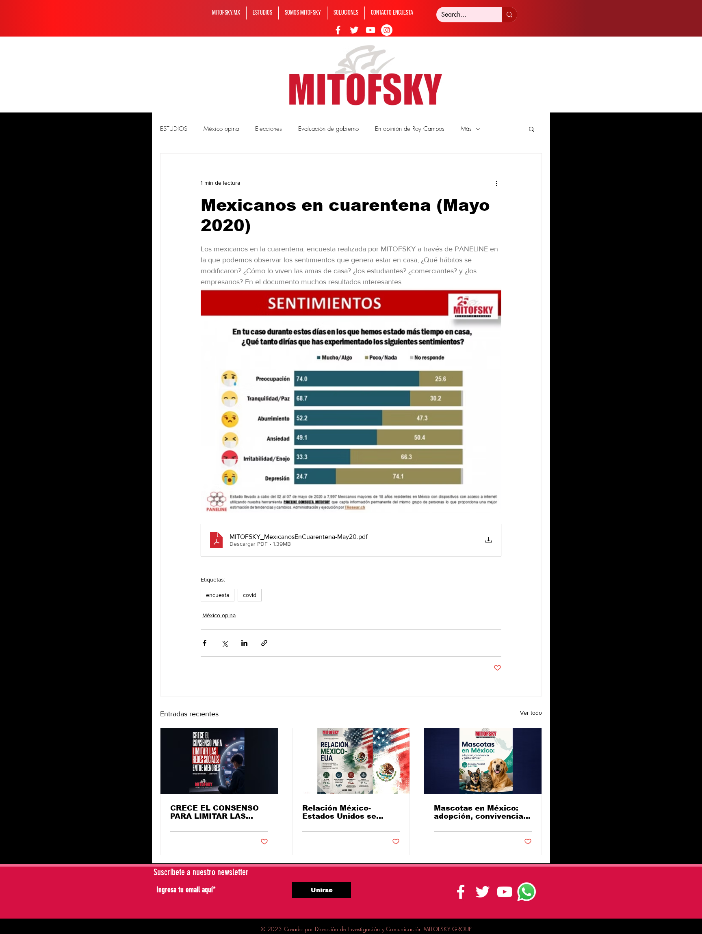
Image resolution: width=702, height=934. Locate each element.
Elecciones (268, 129)
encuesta (217, 595)
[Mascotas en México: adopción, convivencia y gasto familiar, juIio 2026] (483, 761)
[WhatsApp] (526, 891)
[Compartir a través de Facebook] (204, 643)
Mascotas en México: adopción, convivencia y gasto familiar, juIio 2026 (482, 812)
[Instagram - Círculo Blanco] (386, 30)
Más (466, 129)
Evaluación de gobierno (328, 129)
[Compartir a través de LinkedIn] (244, 643)
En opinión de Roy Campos (409, 129)
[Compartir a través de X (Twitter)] (224, 643)
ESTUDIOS (173, 129)
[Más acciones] (496, 183)
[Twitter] (354, 30)
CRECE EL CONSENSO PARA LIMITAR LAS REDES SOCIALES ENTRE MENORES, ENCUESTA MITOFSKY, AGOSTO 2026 (215, 812)
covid (249, 595)
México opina (221, 129)
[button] (531, 128)
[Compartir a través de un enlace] (264, 643)
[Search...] (509, 14)
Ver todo (531, 712)
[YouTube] (370, 30)
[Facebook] (338, 30)
